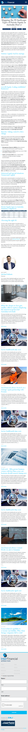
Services (3, 667)
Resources (3, 670)
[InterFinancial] (9, 658)
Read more (3, 326)
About (2, 664)
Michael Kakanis (16, 239)
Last (2, 691)
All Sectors (19, 29)
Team (15, 664)
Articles (24, 29)
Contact (3, 673)
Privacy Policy (17, 673)
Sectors (15, 667)
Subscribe (14, 712)
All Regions (14, 29)
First (2, 685)
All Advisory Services (6, 29)
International (17, 670)
